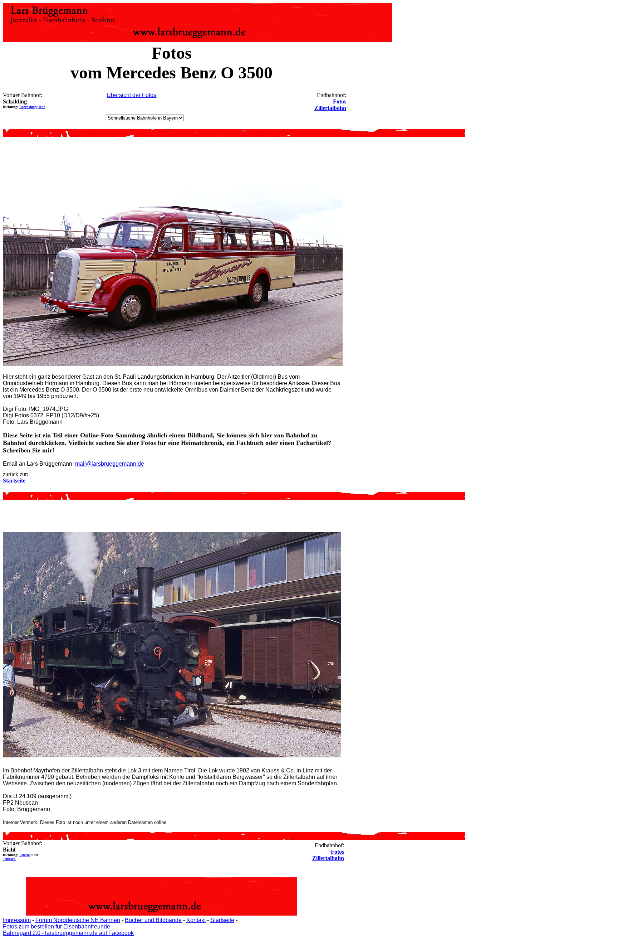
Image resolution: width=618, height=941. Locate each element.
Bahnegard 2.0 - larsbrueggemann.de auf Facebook (68, 933)
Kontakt (196, 920)
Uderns (24, 855)
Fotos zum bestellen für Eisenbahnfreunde (56, 926)
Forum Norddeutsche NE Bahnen (77, 920)
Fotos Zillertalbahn (330, 104)
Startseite (222, 920)
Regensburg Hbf (32, 107)
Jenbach (9, 859)
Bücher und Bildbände (153, 920)
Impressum (17, 920)
